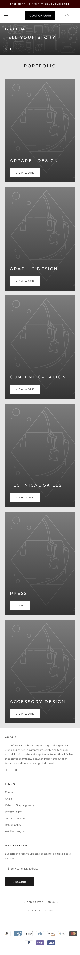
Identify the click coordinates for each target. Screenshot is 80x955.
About (8, 799)
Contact (9, 792)
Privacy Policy (13, 812)
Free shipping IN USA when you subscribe (40, 4)
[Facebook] (6, 770)
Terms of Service (15, 818)
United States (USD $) (38, 902)
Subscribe (19, 881)
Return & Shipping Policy (20, 805)
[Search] (67, 15)
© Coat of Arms (40, 910)
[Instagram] (15, 770)
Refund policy (13, 825)
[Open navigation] (6, 15)
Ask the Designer (15, 831)
